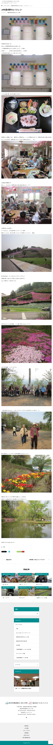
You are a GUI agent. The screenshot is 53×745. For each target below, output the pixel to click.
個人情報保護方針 (26, 737)
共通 (17, 628)
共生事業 (18, 645)
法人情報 (26, 728)
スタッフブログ (18, 624)
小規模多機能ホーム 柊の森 (22, 657)
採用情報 (26, 732)
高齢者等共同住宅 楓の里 (21, 641)
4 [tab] (27, 684)
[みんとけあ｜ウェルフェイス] (10, 2)
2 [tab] (25, 684)
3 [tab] (26, 684)
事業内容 (26, 725)
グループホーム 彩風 (20, 653)
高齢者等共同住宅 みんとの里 (13, 12)
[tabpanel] (26, 683)
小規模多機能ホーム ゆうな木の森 (23, 649)
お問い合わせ (26, 735)
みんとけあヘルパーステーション (23, 632)
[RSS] (26, 717)
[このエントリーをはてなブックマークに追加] (9, 552)
